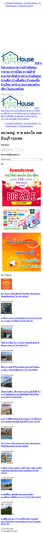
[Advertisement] (21, 29)
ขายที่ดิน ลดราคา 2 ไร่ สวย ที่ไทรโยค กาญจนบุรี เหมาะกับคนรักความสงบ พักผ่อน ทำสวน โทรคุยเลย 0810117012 (21, 521)
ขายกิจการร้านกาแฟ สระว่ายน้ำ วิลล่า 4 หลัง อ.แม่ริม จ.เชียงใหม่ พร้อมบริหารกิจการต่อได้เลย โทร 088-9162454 (21, 470)
